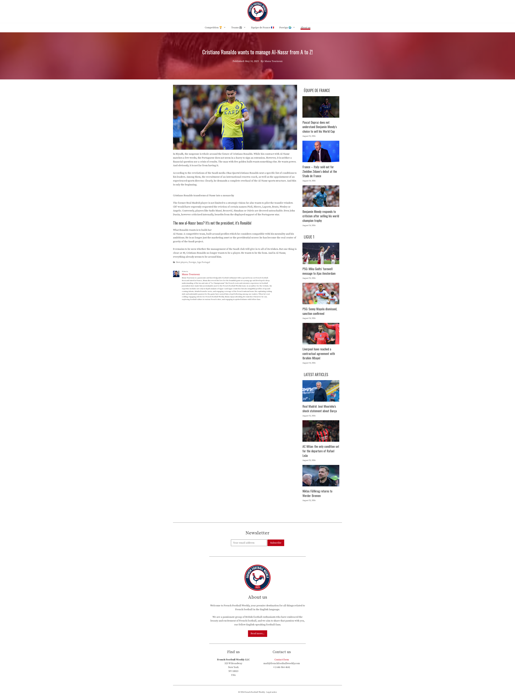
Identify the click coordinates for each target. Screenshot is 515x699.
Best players (182, 262)
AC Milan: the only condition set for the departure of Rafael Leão (320, 451)
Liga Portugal (203, 262)
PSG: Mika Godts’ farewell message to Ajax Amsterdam (319, 271)
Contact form (281, 659)
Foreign (192, 262)
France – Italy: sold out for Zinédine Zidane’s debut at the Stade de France (319, 171)
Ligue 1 (309, 237)
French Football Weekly (254, 692)
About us (305, 27)
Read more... (257, 633)
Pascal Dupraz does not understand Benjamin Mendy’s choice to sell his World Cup (319, 127)
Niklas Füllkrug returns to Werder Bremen (317, 493)
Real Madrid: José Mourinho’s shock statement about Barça (319, 408)
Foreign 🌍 (285, 27)
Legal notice (271, 692)
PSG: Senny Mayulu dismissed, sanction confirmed (319, 311)
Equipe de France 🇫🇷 (262, 27)
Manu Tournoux (191, 274)
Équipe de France (317, 90)
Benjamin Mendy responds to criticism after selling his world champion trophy (320, 216)
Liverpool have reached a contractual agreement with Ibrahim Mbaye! (318, 353)
